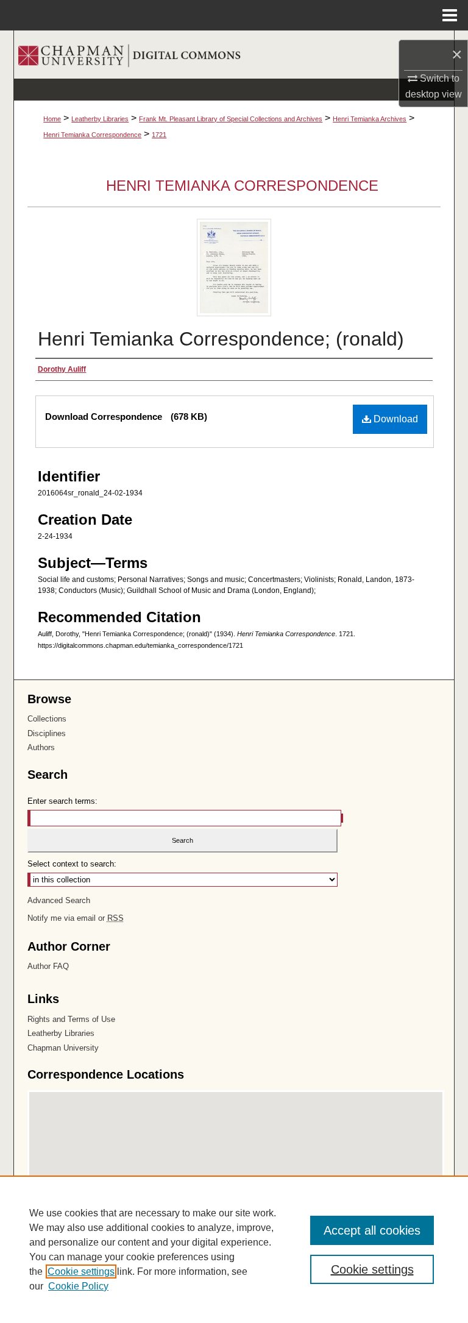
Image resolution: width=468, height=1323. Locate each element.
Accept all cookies (372, 1230)
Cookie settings (81, 1271)
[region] (234, 1249)
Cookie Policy (78, 1286)
